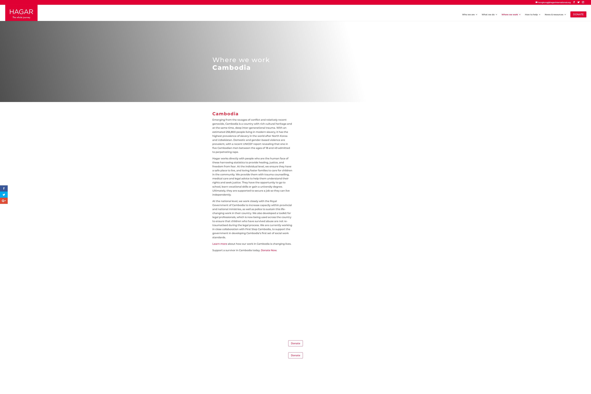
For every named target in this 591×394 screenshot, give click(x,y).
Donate (295, 343)
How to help (531, 14)
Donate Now (268, 250)
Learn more (219, 243)
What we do (488, 14)
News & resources (554, 14)
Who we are (468, 14)
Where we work (510, 14)
